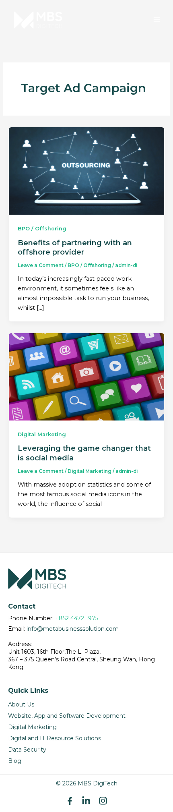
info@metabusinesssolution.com (73, 628)
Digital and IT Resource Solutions (54, 738)
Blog (14, 760)
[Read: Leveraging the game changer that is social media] (86, 376)
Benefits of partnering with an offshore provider (75, 247)
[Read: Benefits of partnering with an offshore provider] (86, 170)
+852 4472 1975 (76, 618)
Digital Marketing (42, 434)
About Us (21, 704)
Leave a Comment (41, 265)
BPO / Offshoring (42, 229)
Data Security (27, 749)
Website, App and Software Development (67, 715)
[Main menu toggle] (157, 19)
